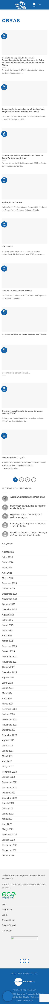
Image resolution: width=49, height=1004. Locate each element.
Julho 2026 (7, 557)
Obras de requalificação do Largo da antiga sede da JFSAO (22, 412)
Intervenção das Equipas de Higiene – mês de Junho (27, 524)
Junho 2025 (7, 625)
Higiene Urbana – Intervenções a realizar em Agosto (26, 515)
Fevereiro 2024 (9, 709)
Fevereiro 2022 (9, 834)
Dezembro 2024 (10, 656)
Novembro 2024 (10, 662)
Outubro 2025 (8, 604)
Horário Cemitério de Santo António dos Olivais (24, 335)
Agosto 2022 (8, 803)
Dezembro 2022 (10, 782)
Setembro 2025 (9, 609)
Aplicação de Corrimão (12, 202)
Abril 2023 (7, 761)
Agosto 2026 (8, 552)
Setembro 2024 (9, 672)
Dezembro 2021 (10, 845)
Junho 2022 (7, 814)
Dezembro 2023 (10, 719)
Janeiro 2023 (8, 777)
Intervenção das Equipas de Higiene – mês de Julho (27, 507)
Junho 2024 (7, 688)
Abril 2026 (7, 573)
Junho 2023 (7, 751)
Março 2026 (7, 578)
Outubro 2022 (8, 793)
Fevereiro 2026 (9, 583)
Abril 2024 (7, 698)
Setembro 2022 (9, 798)
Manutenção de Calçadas (14, 457)
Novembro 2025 (10, 599)
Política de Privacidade (24, 990)
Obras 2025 (7, 246)
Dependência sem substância (16, 373)
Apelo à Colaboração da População (27, 497)
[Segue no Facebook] (22, 961)
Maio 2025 (7, 630)
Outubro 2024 (8, 667)
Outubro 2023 (8, 730)
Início (4, 904)
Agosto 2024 (8, 677)
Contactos (7, 931)
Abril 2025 (7, 635)
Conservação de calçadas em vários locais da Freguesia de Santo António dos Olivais (23, 110)
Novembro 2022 (10, 787)
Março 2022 (7, 829)
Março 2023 (7, 766)
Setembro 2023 (9, 735)
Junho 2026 (7, 562)
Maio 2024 (7, 693)
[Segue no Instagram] (27, 961)
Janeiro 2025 (8, 651)
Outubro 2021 (8, 855)
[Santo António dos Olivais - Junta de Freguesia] (20, 4)
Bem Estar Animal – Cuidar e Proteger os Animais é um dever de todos (28, 533)
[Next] (33, 479)
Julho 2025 (7, 620)
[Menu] (3, 4)
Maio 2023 (7, 756)
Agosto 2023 (8, 740)
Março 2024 (7, 704)
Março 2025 (7, 641)
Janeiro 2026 (8, 588)
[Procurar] (46, 4)
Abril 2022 (7, 824)
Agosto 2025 (8, 615)
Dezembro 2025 (10, 594)
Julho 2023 (7, 745)
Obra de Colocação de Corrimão (17, 291)
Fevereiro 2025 (9, 646)
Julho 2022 (7, 808)
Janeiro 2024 (8, 714)
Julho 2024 (7, 683)
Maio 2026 (7, 568)
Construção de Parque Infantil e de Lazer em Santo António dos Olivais (22, 157)
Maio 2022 (7, 819)
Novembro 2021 (10, 850)
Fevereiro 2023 (9, 772)
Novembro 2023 (10, 725)
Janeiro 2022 (8, 840)
